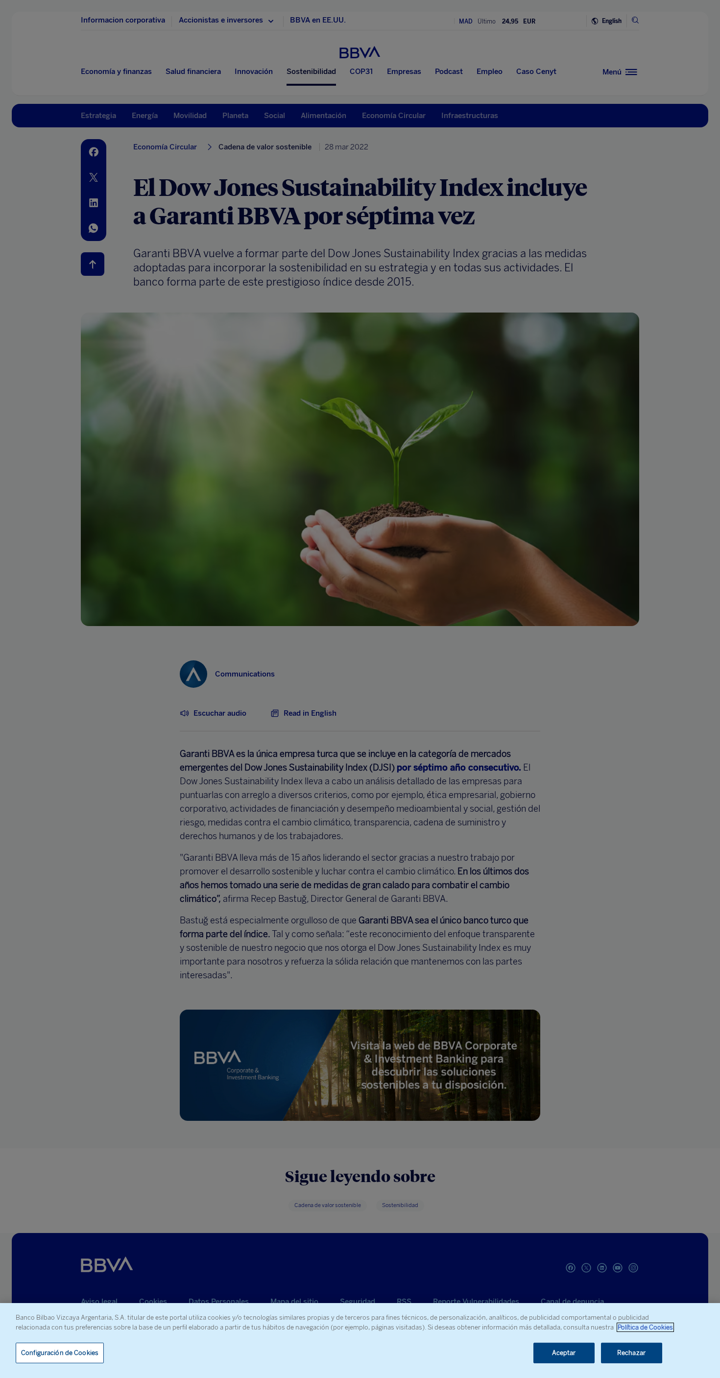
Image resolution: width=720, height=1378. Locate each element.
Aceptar (564, 1352)
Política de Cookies (645, 1327)
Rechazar (631, 1352)
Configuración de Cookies (59, 1352)
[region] (360, 1340)
